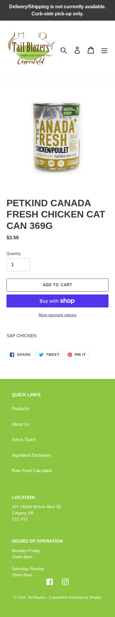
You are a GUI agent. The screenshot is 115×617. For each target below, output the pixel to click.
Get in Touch (24, 439)
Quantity (13, 253)
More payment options (58, 315)
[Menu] (104, 50)
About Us (21, 424)
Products (20, 408)
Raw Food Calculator (32, 470)
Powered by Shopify (85, 597)
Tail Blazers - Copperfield (47, 597)
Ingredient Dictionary (31, 455)
